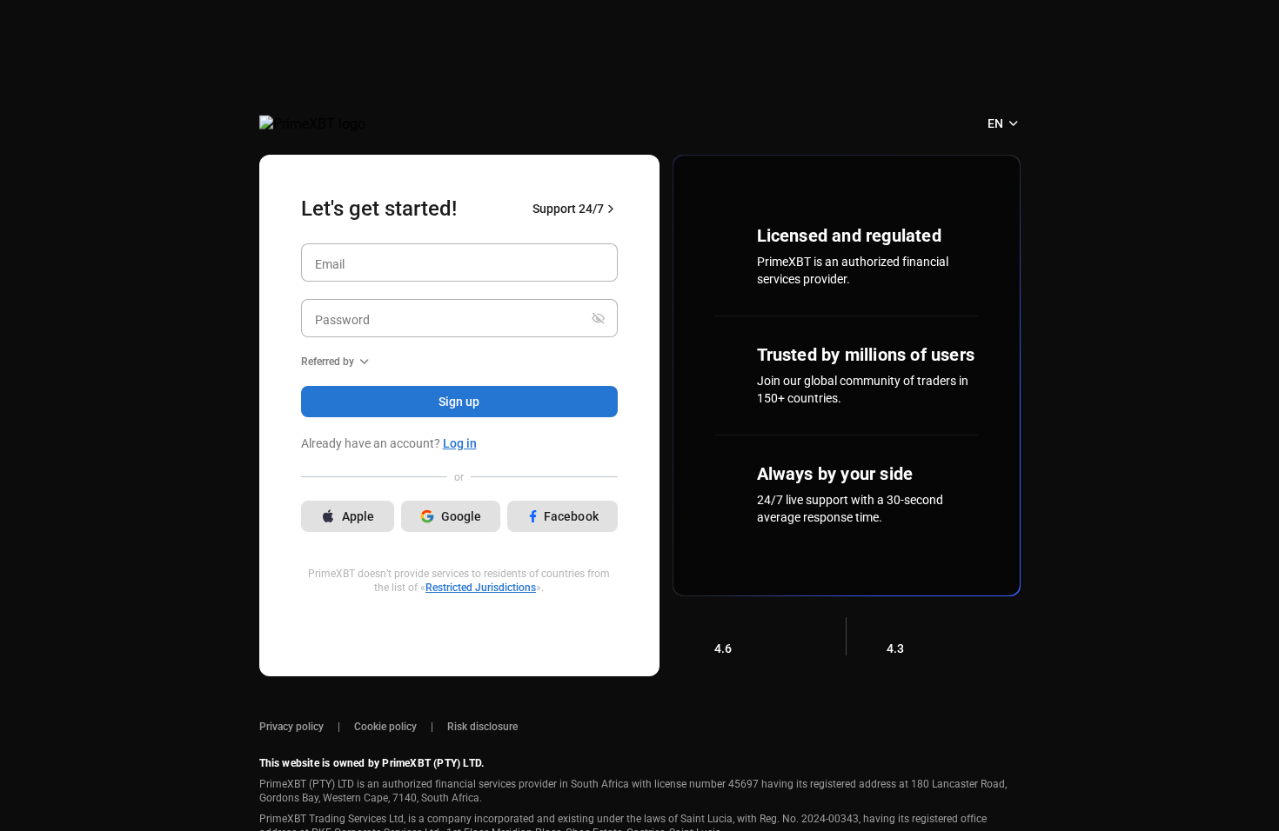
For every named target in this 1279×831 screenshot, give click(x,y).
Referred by (327, 362)
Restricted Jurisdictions (480, 588)
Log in (460, 443)
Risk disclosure (482, 727)
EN (995, 123)
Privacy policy (291, 727)
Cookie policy (385, 727)
